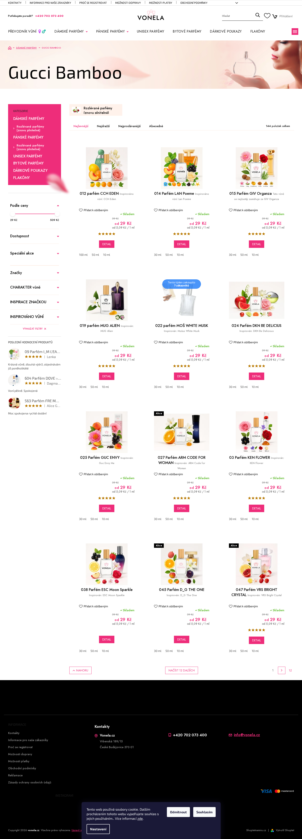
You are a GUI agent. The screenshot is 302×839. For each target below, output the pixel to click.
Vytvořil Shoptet (285, 830)
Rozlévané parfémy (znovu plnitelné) (30, 128)
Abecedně (156, 126)
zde (140, 818)
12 (290, 670)
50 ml (95, 254)
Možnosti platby (160, 2)
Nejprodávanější (129, 126)
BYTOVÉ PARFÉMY (28, 163)
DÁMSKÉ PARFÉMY (28, 119)
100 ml (83, 254)
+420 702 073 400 (190, 735)
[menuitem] (27, 31)
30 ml (157, 254)
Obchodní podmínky (193, 2)
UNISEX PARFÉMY (27, 156)
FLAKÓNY (21, 178)
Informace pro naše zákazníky (50, 2)
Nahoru (82, 670)
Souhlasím (204, 812)
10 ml (106, 254)
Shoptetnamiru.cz (256, 830)
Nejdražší (103, 126)
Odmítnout (178, 812)
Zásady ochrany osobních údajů (29, 782)
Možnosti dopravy (128, 2)
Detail (106, 244)
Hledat (257, 16)
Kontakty (14, 2)
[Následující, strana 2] (281, 670)
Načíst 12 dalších (182, 670)
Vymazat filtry (33, 329)
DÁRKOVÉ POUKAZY (30, 170)
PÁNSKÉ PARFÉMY (28, 137)
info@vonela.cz (247, 735)
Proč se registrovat (93, 2)
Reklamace (15, 775)
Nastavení (98, 829)
